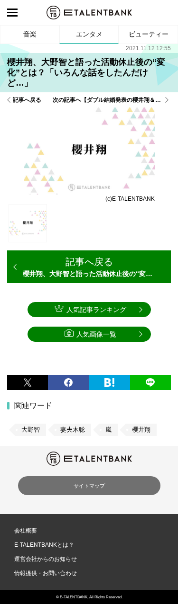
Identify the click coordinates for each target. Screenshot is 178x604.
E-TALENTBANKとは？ (44, 545)
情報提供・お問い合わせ (45, 573)
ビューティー (149, 34)
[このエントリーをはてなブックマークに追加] (109, 382)
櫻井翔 (141, 429)
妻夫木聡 (72, 429)
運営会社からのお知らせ (45, 559)
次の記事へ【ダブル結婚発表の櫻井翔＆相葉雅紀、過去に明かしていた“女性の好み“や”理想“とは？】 (112, 100)
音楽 (30, 34)
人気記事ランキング (96, 309)
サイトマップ (89, 486)
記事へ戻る (27, 100)
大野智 (30, 429)
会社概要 (25, 530)
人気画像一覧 (96, 334)
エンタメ (89, 34)
